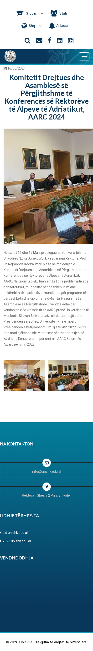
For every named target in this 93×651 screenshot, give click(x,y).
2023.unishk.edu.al (17, 541)
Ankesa (62, 25)
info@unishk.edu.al (46, 471)
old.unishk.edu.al (15, 533)
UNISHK (26, 642)
